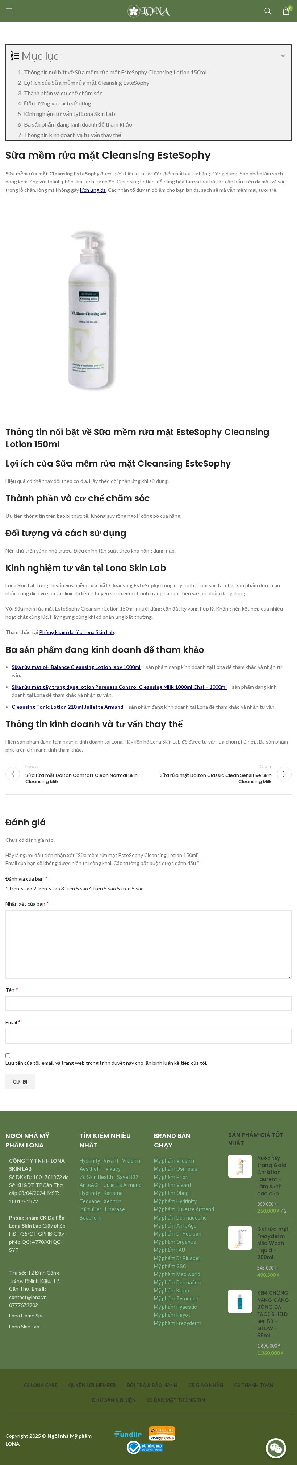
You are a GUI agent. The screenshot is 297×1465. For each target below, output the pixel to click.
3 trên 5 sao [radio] (74, 888)
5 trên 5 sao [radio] (130, 888)
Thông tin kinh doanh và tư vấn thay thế (72, 134)
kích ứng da (93, 190)
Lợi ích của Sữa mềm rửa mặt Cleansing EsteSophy (86, 82)
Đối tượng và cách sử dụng (57, 103)
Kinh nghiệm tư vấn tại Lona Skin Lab (69, 113)
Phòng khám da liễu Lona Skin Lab (76, 632)
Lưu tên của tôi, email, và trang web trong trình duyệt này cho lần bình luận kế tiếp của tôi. (106, 1063)
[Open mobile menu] (9, 11)
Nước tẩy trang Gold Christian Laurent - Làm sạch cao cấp (271, 1176)
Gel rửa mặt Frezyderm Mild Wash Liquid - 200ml (272, 1243)
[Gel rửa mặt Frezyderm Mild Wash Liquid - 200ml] (240, 1252)
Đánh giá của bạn (26, 878)
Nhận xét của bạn (27, 903)
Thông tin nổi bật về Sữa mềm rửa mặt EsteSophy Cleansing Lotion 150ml (115, 72)
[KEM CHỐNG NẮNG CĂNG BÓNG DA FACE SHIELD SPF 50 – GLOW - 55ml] (240, 1323)
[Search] (268, 11)
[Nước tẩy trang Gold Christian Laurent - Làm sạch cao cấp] (240, 1184)
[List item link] (37, 1316)
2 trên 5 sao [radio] (46, 888)
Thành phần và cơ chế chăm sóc (63, 93)
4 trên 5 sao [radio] (102, 888)
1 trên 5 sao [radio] (18, 888)
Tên (11, 989)
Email (13, 1021)
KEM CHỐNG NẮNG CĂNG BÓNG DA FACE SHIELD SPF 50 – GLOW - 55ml (273, 1314)
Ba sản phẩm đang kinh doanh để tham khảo (78, 124)
